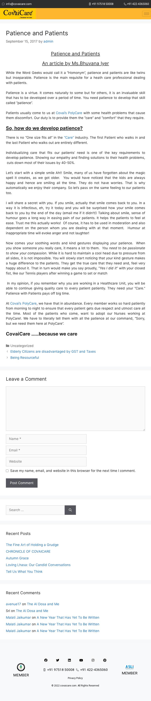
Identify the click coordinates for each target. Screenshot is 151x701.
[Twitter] (57, 660)
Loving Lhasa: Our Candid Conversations (38, 565)
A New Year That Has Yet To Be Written (68, 617)
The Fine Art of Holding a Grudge (32, 545)
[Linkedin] (69, 660)
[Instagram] (93, 660)
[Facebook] (46, 660)
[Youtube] (81, 660)
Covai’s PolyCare (69, 113)
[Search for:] (35, 510)
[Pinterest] (105, 660)
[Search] (70, 510)
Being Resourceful (24, 358)
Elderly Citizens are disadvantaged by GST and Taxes (53, 351)
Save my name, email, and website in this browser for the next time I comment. (73, 471)
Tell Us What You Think (24, 572)
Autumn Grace (17, 558)
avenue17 (13, 604)
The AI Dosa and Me (43, 604)
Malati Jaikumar (18, 617)
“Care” (69, 137)
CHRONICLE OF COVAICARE (28, 551)
